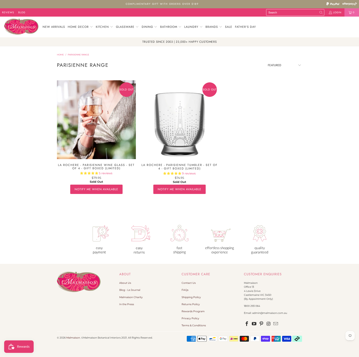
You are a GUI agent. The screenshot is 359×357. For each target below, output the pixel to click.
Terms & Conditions (194, 325)
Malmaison (73, 337)
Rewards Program (193, 311)
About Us (125, 282)
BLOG (21, 12)
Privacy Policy (190, 318)
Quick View (96, 129)
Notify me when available (96, 189)
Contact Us (189, 282)
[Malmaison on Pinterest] (261, 324)
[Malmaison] (21, 27)
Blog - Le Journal (129, 289)
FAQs (185, 289)
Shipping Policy (191, 297)
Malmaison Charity (131, 297)
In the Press (126, 304)
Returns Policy (191, 304)
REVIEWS (8, 12)
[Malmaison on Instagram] (269, 324)
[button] (80, 27)
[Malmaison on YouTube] (254, 324)
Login (337, 12)
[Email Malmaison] (276, 324)
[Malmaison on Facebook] (247, 324)
